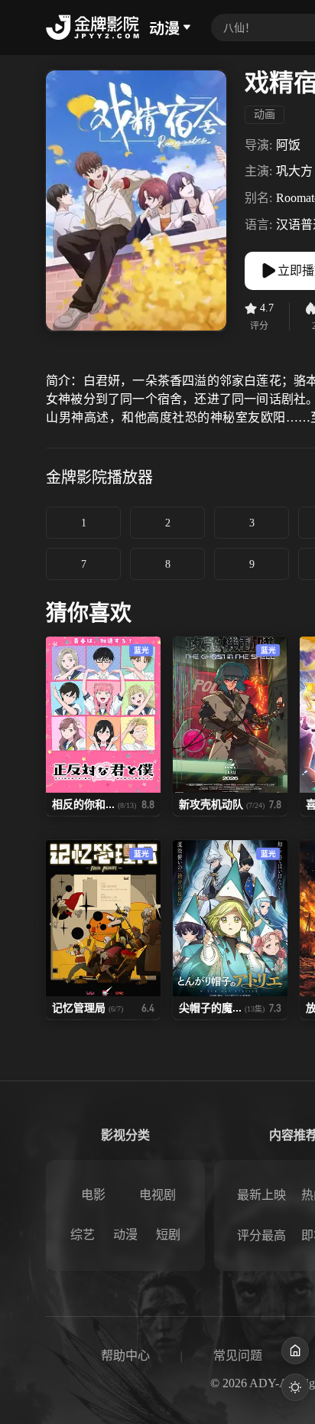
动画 (264, 114)
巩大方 (294, 171)
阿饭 (288, 145)
